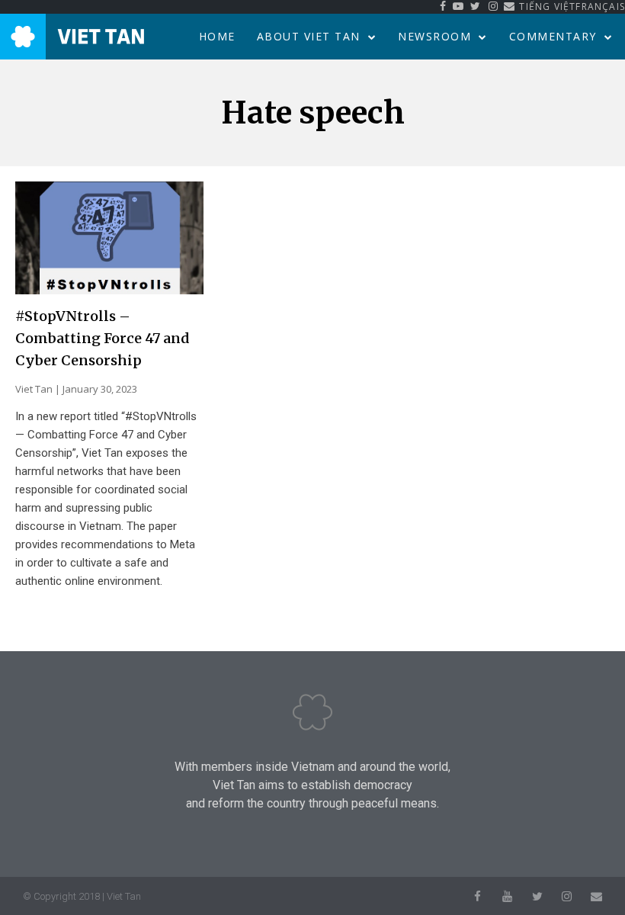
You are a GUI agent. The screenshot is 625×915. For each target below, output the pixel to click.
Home (217, 36)
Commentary (553, 36)
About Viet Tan (309, 36)
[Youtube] (507, 896)
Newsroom (434, 36)
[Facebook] (477, 896)
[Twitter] (537, 896)
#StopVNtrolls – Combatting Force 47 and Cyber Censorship (102, 338)
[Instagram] (566, 896)
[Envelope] (596, 896)
